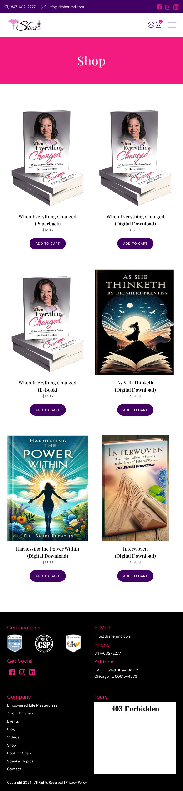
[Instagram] (167, 7)
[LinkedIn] (176, 7)
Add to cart (48, 243)
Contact (14, 769)
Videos (13, 737)
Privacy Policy (76, 782)
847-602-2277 (23, 7)
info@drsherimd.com (66, 7)
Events (13, 721)
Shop (11, 745)
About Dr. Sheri (20, 713)
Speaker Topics (20, 761)
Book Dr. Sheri (19, 753)
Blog (11, 729)
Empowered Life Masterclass (32, 705)
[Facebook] (159, 7)
